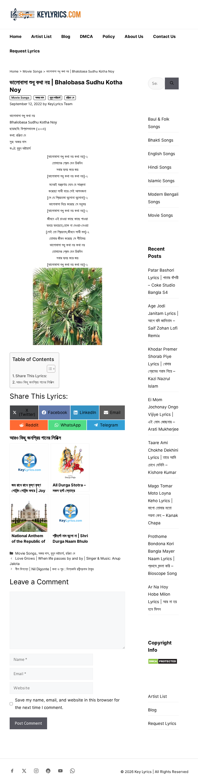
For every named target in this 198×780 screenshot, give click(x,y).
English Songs (161, 153)
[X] (24, 771)
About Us (134, 36)
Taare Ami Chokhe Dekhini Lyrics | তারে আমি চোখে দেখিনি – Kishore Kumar (163, 457)
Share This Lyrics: (31, 376)
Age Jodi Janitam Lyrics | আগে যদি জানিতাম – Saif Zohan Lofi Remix (163, 320)
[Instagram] (36, 771)
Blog (65, 36)
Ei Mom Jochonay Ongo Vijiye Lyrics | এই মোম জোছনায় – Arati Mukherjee (163, 414)
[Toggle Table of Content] (48, 369)
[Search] (172, 83)
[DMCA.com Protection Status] (162, 662)
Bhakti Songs (160, 140)
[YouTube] (60, 771)
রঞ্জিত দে (70, 97)
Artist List (41, 36)
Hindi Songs (159, 167)
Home (15, 36)
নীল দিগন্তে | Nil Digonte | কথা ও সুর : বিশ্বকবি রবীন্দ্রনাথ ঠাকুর (54, 569)
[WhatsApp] (72, 771)
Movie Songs (32, 71)
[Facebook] (12, 771)
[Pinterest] (48, 771)
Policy (109, 36)
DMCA (86, 36)
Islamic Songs (161, 180)
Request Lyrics (25, 51)
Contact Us (164, 36)
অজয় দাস (39, 97)
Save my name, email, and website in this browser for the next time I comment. (67, 704)
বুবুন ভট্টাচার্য (55, 97)
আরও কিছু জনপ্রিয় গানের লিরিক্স (35, 382)
